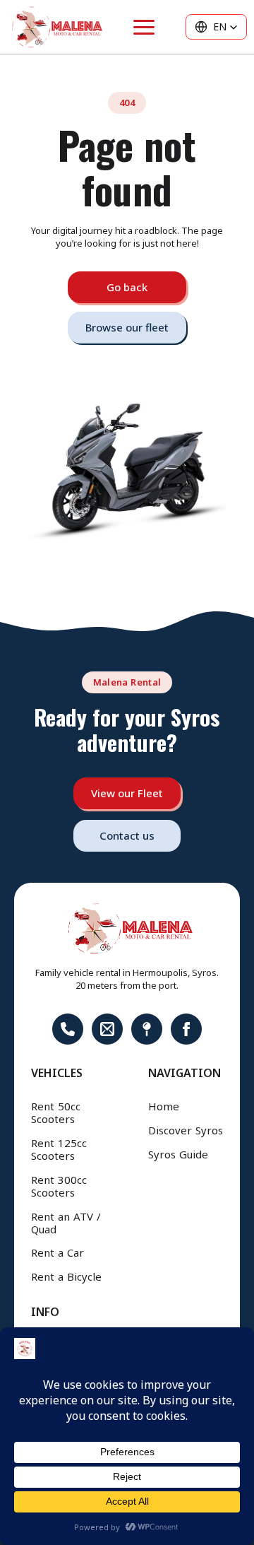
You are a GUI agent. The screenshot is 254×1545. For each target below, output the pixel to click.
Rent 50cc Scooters (55, 1113)
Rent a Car (57, 1253)
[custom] (67, 1029)
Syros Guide (178, 1155)
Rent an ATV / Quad (66, 1223)
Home (163, 1106)
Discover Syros (185, 1130)
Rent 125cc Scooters (59, 1150)
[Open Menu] (144, 27)
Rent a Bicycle (66, 1277)
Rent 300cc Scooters (59, 1186)
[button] (216, 26)
